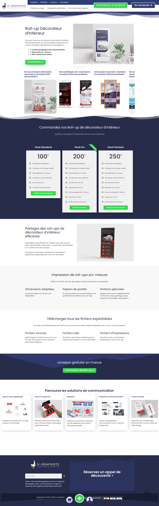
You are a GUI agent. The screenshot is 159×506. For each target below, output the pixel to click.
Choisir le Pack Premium (115, 208)
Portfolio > (44, 2)
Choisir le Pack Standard (43, 193)
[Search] (64, 476)
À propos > (34, 2)
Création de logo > (37, 8)
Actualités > (64, 2)
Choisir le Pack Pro (79, 208)
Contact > (54, 2)
